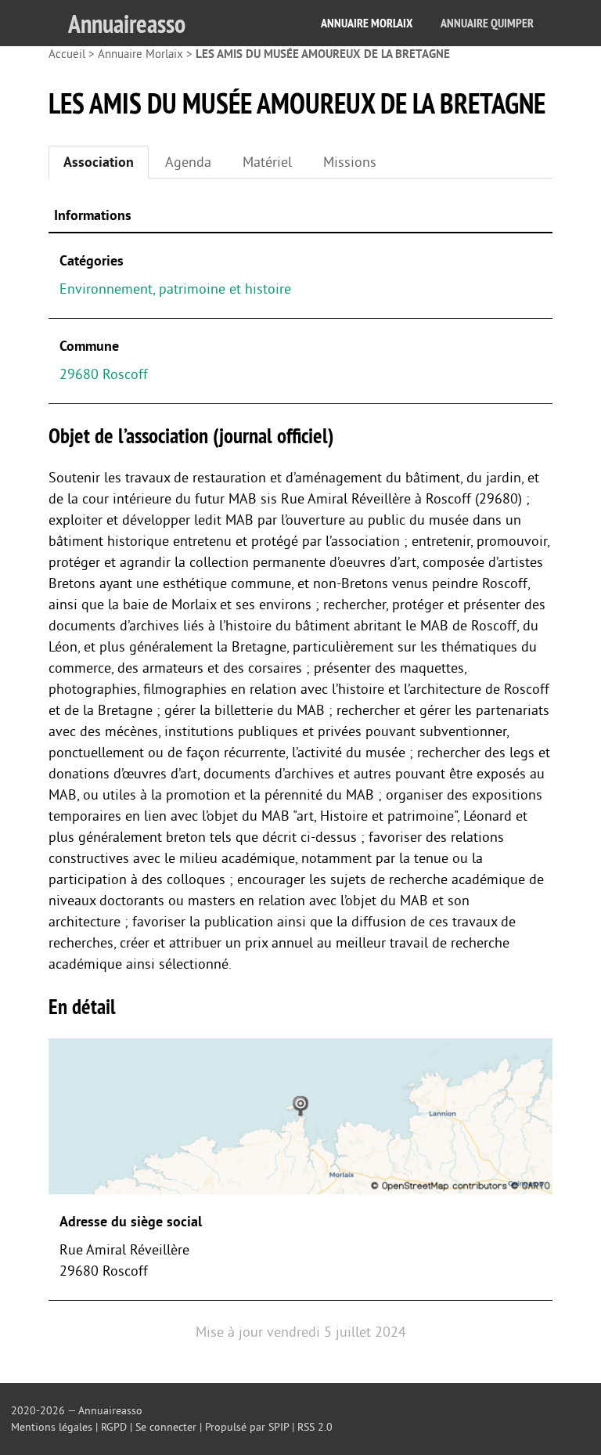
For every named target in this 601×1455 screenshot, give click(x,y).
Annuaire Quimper (487, 23)
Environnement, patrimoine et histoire (175, 289)
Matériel (267, 162)
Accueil (67, 54)
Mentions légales (51, 1427)
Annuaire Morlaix (366, 23)
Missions (349, 162)
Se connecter (165, 1427)
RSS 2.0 (315, 1427)
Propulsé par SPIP (247, 1427)
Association (98, 162)
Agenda (188, 162)
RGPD (114, 1427)
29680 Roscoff (103, 374)
